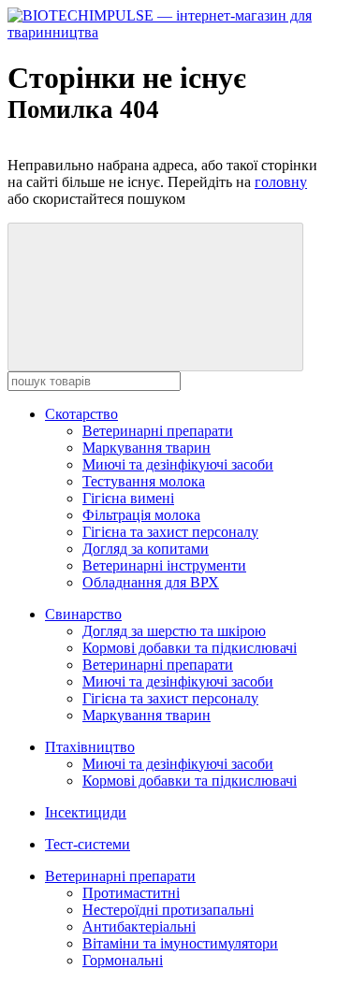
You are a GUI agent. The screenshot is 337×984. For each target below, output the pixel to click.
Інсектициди (85, 812)
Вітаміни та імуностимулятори (180, 943)
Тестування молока (143, 481)
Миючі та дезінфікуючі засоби (177, 464)
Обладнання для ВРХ (150, 582)
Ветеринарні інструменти (164, 565)
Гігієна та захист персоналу (170, 532)
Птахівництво (90, 747)
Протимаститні (131, 893)
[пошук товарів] (155, 297)
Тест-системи (87, 844)
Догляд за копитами (145, 549)
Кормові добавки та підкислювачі (189, 648)
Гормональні (122, 960)
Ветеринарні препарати (157, 431)
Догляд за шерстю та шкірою (174, 631)
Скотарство (81, 414)
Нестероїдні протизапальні (168, 910)
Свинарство (83, 614)
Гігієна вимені (128, 498)
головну (281, 182)
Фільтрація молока (141, 515)
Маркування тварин (146, 448)
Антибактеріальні (139, 926)
